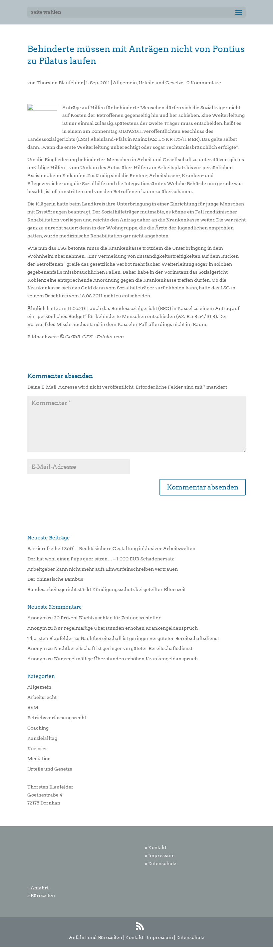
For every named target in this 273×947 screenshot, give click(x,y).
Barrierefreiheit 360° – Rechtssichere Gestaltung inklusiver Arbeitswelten (111, 548)
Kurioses (37, 748)
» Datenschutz (160, 863)
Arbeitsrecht (42, 697)
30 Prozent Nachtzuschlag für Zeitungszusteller (107, 617)
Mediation (39, 758)
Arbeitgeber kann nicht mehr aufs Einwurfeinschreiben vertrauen (102, 569)
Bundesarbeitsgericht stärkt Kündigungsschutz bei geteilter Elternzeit (106, 589)
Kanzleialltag (42, 738)
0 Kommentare (203, 82)
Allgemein (125, 82)
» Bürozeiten (41, 895)
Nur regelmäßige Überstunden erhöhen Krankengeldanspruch (126, 628)
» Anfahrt (38, 887)
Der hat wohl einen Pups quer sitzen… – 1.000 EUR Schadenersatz (100, 558)
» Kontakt (155, 847)
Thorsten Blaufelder (60, 82)
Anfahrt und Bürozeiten (95, 937)
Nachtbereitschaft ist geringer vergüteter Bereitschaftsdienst (150, 638)
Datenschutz (190, 937)
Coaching (38, 728)
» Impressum (160, 855)
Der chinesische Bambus (55, 579)
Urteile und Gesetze (160, 82)
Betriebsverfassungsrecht (56, 717)
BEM (32, 707)
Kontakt (134, 937)
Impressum (159, 937)
